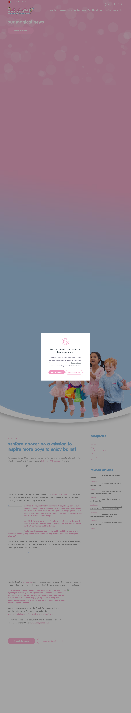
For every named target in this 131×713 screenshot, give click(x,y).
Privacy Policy (76, 363)
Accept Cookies (56, 372)
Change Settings (74, 372)
